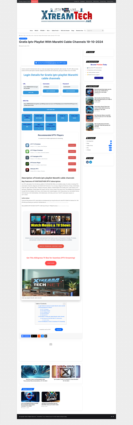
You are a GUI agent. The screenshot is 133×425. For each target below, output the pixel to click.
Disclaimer (82, 1)
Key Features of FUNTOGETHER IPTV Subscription (52, 318)
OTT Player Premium (46, 310)
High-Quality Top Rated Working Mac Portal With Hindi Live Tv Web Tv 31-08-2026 (103, 99)
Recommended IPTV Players (45, 307)
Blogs (72, 30)
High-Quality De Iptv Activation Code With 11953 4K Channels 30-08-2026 (102, 125)
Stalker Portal (55, 30)
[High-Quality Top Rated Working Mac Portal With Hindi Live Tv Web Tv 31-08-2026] (89, 101)
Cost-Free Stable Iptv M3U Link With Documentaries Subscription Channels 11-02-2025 (29, 405)
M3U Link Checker (65, 30)
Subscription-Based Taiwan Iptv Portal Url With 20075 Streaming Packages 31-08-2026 (102, 108)
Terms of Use (89, 1)
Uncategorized (90, 141)
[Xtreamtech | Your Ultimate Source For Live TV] (66, 15)
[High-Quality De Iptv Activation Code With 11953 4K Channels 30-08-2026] (89, 127)
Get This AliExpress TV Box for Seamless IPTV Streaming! (52, 321)
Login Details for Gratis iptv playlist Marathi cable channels (52, 305)
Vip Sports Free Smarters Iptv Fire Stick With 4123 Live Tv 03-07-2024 (50, 404)
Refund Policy (110, 1)
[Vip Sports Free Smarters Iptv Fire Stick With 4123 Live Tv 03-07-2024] (51, 397)
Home (31, 30)
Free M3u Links (29, 35)
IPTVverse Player (45, 313)
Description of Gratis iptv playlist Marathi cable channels (51, 316)
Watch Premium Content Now (51, 246)
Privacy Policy (103, 1)
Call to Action (46, 320)
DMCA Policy (96, 1)
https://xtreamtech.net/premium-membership (57, 202)
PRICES (36, 30)
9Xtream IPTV (44, 315)
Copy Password (70, 91)
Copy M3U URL (51, 109)
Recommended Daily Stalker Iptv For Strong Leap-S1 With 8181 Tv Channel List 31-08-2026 (102, 91)
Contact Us (76, 1)
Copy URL (30, 92)
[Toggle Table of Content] (63, 304)
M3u (48, 30)
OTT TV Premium (45, 309)
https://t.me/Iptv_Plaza (63, 205)
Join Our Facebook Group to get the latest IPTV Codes (52, 62)
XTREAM (42, 30)
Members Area (79, 30)
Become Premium (99, 77)
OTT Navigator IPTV (46, 312)
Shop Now (50, 263)
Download (72, 145)
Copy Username (50, 91)
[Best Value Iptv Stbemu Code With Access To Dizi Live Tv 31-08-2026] (89, 118)
